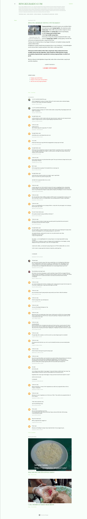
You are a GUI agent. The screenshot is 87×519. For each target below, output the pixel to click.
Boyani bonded (35, 418)
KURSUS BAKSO (37, 14)
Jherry (33, 409)
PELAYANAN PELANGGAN (48, 14)
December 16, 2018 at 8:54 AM (37, 381)
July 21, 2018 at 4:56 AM (36, 318)
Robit (33, 426)
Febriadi (33, 260)
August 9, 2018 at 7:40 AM (37, 336)
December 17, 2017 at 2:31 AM (37, 256)
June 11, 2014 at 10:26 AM (36, 144)
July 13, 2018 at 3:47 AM (36, 308)
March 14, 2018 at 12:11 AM (36, 278)
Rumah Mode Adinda (36, 212)
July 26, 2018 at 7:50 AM (36, 329)
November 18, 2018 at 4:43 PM (37, 363)
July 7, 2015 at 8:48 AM (36, 181)
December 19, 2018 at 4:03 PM (37, 398)
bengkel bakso (35, 116)
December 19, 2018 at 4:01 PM (37, 389)
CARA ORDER (30, 14)
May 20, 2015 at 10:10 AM (36, 169)
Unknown (34, 124)
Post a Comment (31, 432)
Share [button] (15, 20)
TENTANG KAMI (22, 14)
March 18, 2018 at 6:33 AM (37, 286)
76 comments (33, 506)
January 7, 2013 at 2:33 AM (37, 112)
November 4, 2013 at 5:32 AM (37, 129)
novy (33, 140)
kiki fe (33, 166)
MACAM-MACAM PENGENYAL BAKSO (41, 472)
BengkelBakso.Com (30, 3)
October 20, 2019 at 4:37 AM (37, 429)
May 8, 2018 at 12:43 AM (36, 294)
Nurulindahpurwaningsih (37, 271)
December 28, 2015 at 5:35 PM (37, 191)
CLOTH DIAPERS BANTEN (38, 99)
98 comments (33, 474)
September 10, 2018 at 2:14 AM (37, 352)
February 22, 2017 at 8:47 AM (37, 208)
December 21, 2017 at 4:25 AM (37, 267)
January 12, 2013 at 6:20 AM (37, 121)
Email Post (33, 92)
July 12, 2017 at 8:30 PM (36, 224)
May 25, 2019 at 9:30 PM (36, 405)
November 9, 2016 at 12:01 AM (37, 199)
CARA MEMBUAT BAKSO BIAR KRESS (41, 505)
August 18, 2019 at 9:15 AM (37, 422)
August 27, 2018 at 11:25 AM (37, 345)
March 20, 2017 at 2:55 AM (37, 215)
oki (32, 367)
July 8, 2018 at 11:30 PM (36, 301)
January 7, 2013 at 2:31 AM (37, 104)
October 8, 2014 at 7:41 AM (37, 162)
